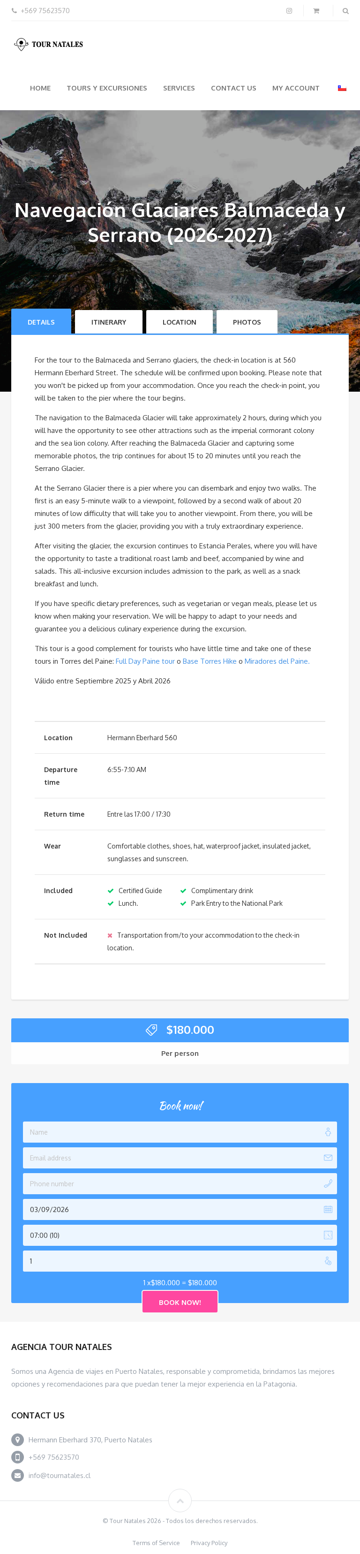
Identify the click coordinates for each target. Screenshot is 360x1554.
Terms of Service (156, 1542)
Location (179, 322)
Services (179, 87)
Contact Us (233, 87)
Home (40, 87)
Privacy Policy (209, 1542)
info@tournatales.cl (59, 1475)
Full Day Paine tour (145, 661)
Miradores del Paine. (277, 661)
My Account (296, 87)
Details (41, 322)
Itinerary (108, 322)
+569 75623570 (54, 1457)
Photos (247, 322)
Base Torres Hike (210, 661)
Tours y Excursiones (107, 87)
